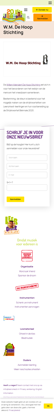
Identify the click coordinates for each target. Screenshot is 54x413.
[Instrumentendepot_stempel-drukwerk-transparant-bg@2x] (27, 287)
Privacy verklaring (27, 389)
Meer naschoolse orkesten (27, 369)
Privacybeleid (14, 410)
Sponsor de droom (27, 275)
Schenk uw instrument (27, 302)
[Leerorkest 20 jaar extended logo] (13, 17)
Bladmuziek (27, 337)
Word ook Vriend (27, 271)
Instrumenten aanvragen (27, 306)
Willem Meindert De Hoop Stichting (23, 84)
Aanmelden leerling (27, 364)
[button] (50, 2)
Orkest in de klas (27, 333)
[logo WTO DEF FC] (9, 349)
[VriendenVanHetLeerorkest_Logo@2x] (27, 255)
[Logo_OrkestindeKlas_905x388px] (8, 318)
